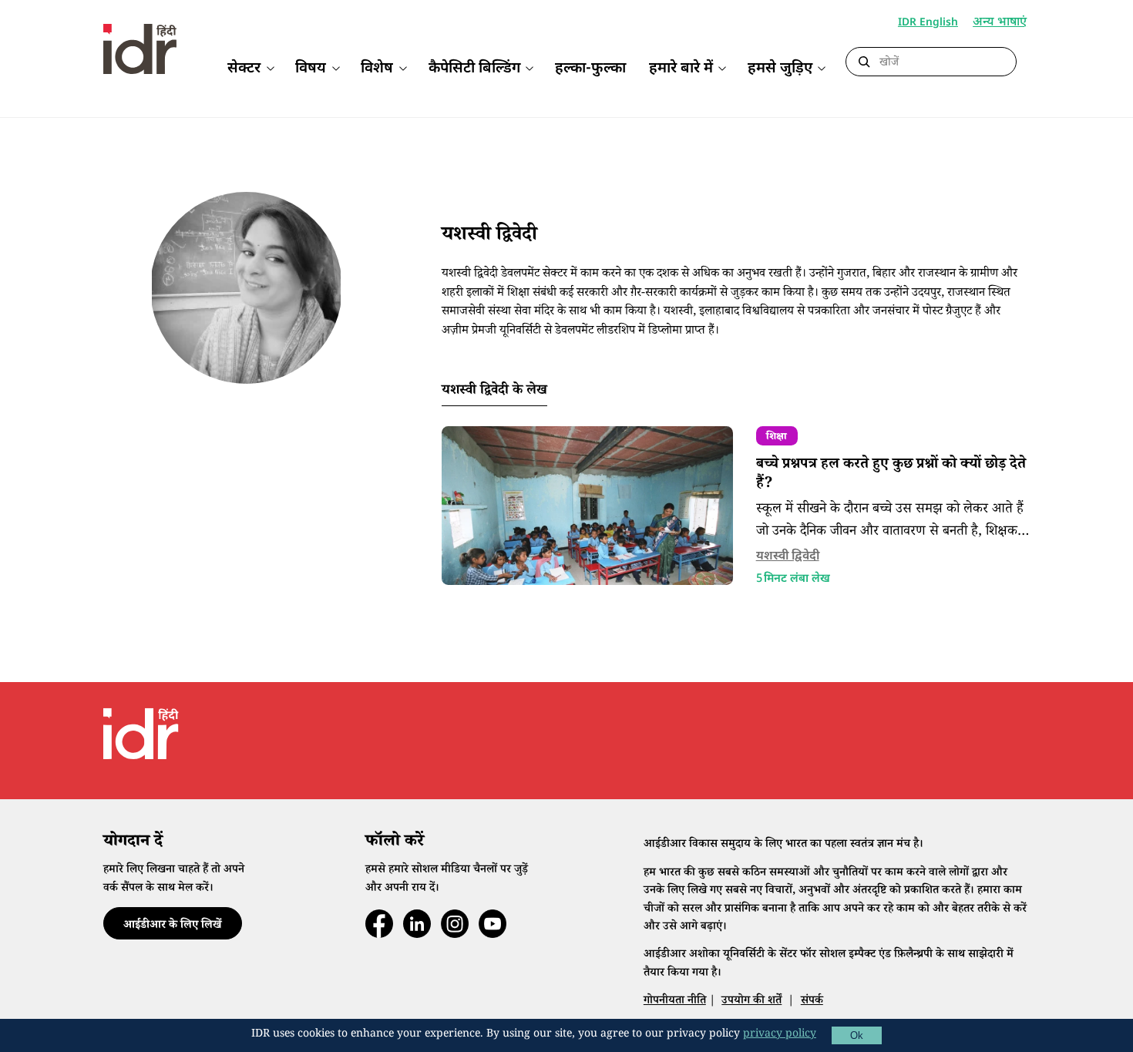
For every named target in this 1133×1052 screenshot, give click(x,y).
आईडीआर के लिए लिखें (172, 926)
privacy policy (779, 1035)
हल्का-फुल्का (590, 69)
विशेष (377, 69)
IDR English (928, 23)
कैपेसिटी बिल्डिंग (474, 69)
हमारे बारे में (681, 69)
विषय (310, 69)
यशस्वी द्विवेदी (787, 557)
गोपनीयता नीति (675, 1001)
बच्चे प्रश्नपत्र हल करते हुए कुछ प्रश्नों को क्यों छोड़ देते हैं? (891, 475)
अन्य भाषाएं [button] (1000, 23)
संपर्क (812, 1001)
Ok (856, 1035)
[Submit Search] (864, 62)
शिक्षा (776, 437)
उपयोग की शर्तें (751, 1001)
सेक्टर (244, 69)
